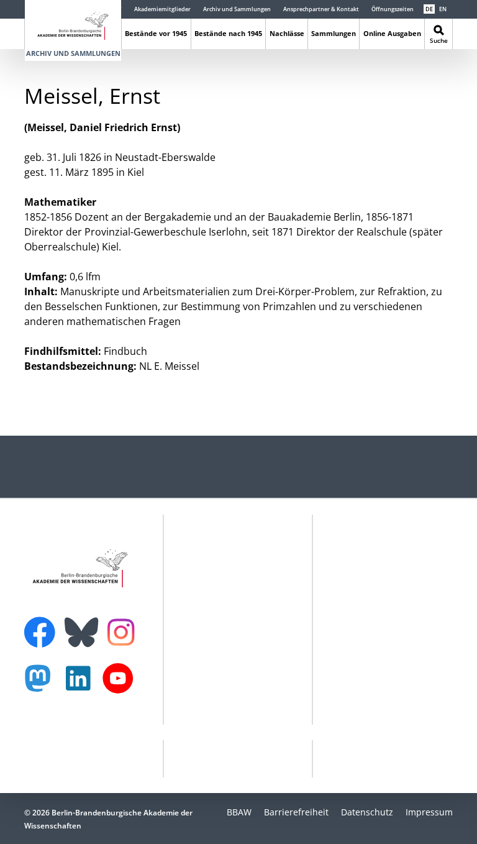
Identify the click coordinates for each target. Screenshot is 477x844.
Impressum (429, 812)
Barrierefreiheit (296, 812)
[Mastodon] (42, 684)
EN (443, 9)
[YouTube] (121, 684)
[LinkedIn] (81, 684)
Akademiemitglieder (162, 9)
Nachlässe (287, 33)
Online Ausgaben (392, 33)
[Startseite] (73, 23)
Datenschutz (367, 812)
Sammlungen (333, 33)
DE (429, 9)
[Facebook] (42, 624)
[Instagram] (123, 631)
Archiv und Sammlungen (237, 9)
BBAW (239, 812)
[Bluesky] (84, 624)
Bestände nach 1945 (228, 33)
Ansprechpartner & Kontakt (321, 9)
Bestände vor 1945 (156, 33)
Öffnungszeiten (392, 9)
